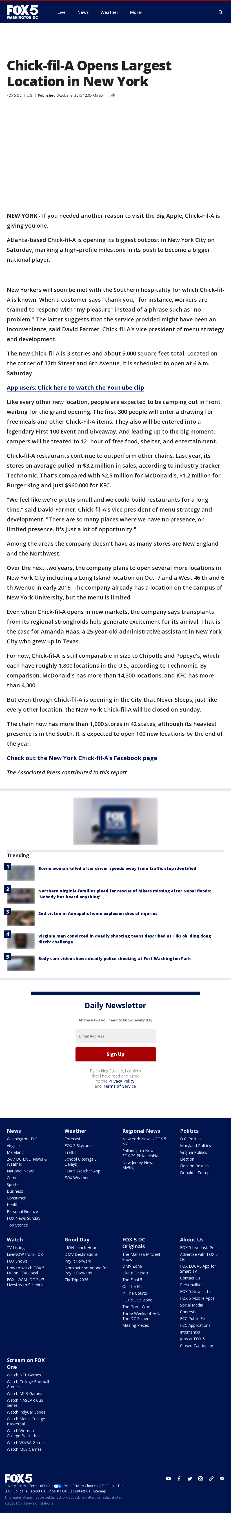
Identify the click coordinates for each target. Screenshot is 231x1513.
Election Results (194, 1165)
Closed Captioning (196, 1345)
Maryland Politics (195, 1145)
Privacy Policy (121, 1081)
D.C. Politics (190, 1138)
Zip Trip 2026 (76, 1279)
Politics (189, 1130)
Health (13, 1204)
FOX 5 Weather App (82, 1171)
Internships (190, 1332)
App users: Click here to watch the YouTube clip (75, 387)
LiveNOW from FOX (25, 1254)
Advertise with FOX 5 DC (199, 1257)
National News (20, 1171)
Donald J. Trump (195, 1172)
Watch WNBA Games (26, 1442)
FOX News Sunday (23, 1218)
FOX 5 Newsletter (196, 1291)
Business (15, 1191)
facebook (179, 1478)
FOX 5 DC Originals (133, 1243)
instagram (200, 1478)
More (135, 12)
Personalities (191, 1284)
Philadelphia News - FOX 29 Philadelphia (140, 1153)
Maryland (15, 1152)
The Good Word (137, 1306)
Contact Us (190, 1278)
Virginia (13, 1145)
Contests (188, 1311)
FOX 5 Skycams (79, 1145)
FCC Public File (193, 1318)
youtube (168, 1478)
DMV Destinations (81, 1254)
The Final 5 (132, 1279)
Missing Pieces (135, 1325)
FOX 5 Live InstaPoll (198, 1247)
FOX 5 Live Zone (137, 1300)
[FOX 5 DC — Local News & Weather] (25, 12)
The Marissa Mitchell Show (141, 1257)
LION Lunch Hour (80, 1247)
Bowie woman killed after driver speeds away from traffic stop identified (117, 868)
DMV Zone (132, 1266)
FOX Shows (17, 1261)
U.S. (30, 95)
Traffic (70, 1152)
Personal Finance (22, 1211)
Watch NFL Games (24, 1375)
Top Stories (17, 1225)
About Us (191, 1239)
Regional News (141, 1130)
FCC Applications (195, 1325)
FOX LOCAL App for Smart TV (198, 1268)
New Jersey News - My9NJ (139, 1165)
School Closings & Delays (81, 1161)
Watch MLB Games (24, 1393)
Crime (12, 1177)
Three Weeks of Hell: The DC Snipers (141, 1316)
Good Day (77, 1239)
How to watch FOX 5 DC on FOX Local (26, 1270)
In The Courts (134, 1293)
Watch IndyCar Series (26, 1412)
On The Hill (132, 1286)
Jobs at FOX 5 (192, 1338)
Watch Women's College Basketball (23, 1433)
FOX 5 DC (14, 95)
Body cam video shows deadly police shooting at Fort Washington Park (114, 958)
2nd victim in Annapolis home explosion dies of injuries (97, 913)
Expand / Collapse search (220, 12)
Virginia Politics (193, 1152)
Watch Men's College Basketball (26, 1421)
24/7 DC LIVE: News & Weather (27, 1161)
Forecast (73, 1138)
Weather (75, 1130)
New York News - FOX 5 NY (144, 1141)
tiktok (211, 1478)
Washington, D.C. (22, 1138)
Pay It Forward (78, 1261)
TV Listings (16, 1247)
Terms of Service (119, 1086)
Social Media (191, 1305)
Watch (15, 1239)
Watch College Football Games (28, 1384)
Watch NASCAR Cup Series (25, 1403)
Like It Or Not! (135, 1273)
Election (187, 1159)
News (14, 1130)
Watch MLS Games (24, 1449)
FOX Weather (77, 1177)
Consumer (16, 1198)
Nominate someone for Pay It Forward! (86, 1270)
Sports (13, 1184)
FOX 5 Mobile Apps (197, 1298)
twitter (189, 1478)
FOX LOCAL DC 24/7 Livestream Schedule (26, 1282)
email (221, 1478)
